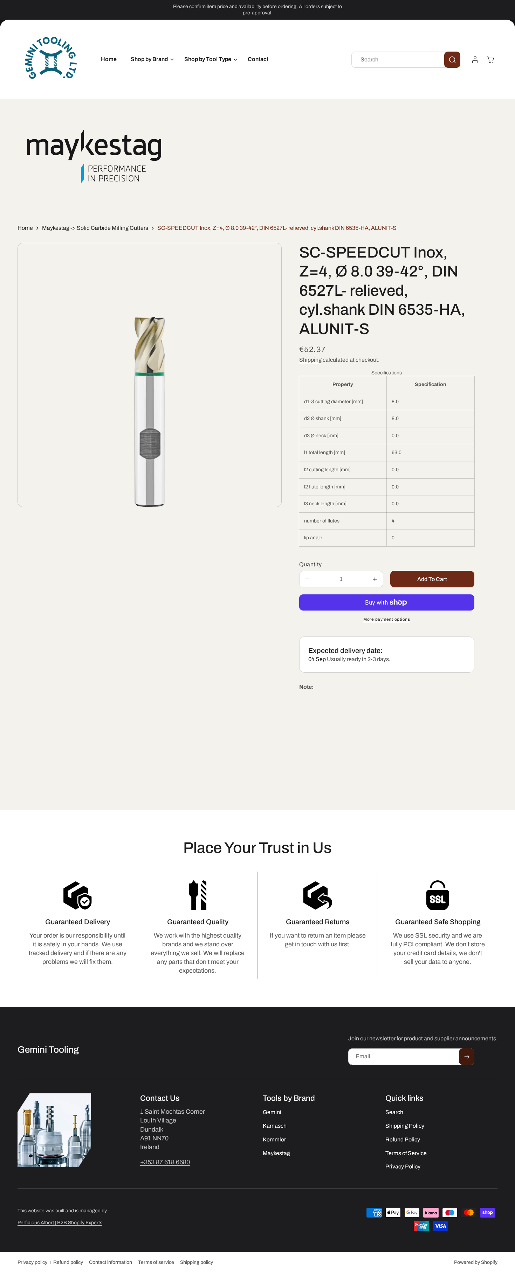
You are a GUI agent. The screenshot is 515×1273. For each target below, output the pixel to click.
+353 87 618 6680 (165, 1162)
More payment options (386, 619)
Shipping (310, 360)
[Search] (452, 60)
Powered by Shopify (475, 1262)
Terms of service (156, 1262)
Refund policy (68, 1262)
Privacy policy (32, 1262)
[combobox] (406, 59)
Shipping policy (196, 1262)
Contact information (110, 1262)
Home (25, 228)
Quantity (310, 564)
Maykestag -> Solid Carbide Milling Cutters (95, 228)
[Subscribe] (466, 1056)
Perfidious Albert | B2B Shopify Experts (60, 1222)
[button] (150, 59)
